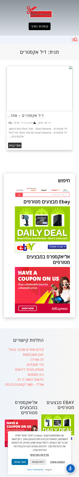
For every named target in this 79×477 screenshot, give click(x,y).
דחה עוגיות (38, 462)
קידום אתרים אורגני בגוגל (26, 349)
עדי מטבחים (35, 364)
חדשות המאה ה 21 (30, 379)
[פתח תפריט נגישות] (70, 468)
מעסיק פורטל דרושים (29, 369)
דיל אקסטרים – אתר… (26, 115)
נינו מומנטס (36, 374)
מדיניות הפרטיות (39, 454)
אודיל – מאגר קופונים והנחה (24, 384)
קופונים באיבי (39, 26)
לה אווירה (37, 359)
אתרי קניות (15, 145)
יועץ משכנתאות (33, 354)
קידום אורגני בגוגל (35, 469)
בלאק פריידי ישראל (23, 122)
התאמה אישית (57, 462)
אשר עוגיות (20, 462)
